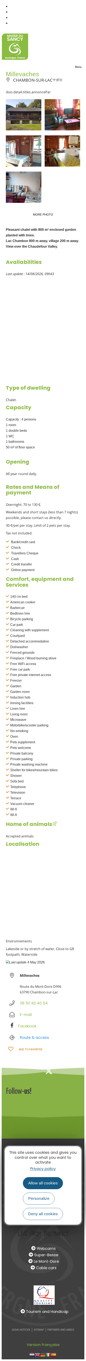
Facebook (27, 1026)
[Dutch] (32, 1354)
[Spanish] (54, 1354)
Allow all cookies (43, 1183)
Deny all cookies (43, 1214)
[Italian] (48, 1354)
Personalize (38, 1198)
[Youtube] (76, 1071)
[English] (37, 1354)
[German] (43, 1354)
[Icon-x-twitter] (49, 1071)
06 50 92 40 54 (34, 1003)
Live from (43, 1233)
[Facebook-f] (35, 1071)
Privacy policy (43, 1168)
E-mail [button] (26, 1014)
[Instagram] (62, 1071)
